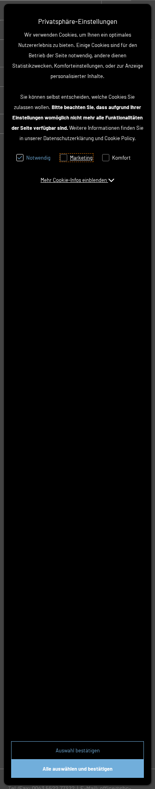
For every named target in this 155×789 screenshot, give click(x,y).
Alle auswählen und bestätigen (77, 769)
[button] (77, 180)
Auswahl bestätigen (78, 750)
